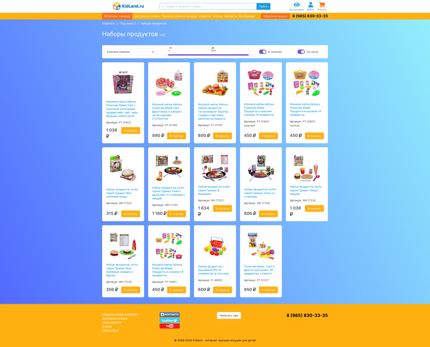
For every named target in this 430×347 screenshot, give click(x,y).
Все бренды (247, 16)
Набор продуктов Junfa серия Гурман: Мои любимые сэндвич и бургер (122, 270)
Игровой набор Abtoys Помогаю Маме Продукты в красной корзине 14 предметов (259, 109)
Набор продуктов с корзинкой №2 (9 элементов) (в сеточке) (213, 270)
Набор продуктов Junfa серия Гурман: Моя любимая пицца (122, 193)
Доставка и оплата (147, 16)
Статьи (218, 16)
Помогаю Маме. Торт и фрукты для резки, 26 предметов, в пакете (259, 270)
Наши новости (111, 322)
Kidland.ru (108, 23)
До (213, 48)
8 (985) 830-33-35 (310, 16)
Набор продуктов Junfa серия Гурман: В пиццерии (214, 190)
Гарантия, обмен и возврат (179, 16)
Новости (205, 16)
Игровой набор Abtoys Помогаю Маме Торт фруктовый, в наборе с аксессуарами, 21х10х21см (167, 111)
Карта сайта (110, 330)
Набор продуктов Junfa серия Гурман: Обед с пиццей (305, 190)
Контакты (231, 16)
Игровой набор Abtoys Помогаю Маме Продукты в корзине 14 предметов (305, 109)
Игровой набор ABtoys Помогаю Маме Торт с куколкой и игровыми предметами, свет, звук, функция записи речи (122, 109)
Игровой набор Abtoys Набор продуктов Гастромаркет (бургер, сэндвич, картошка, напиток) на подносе (213, 111)
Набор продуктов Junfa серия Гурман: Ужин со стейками (260, 193)
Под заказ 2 (128, 23)
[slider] (167, 55)
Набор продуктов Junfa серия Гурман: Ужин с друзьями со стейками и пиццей (168, 193)
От (170, 48)
